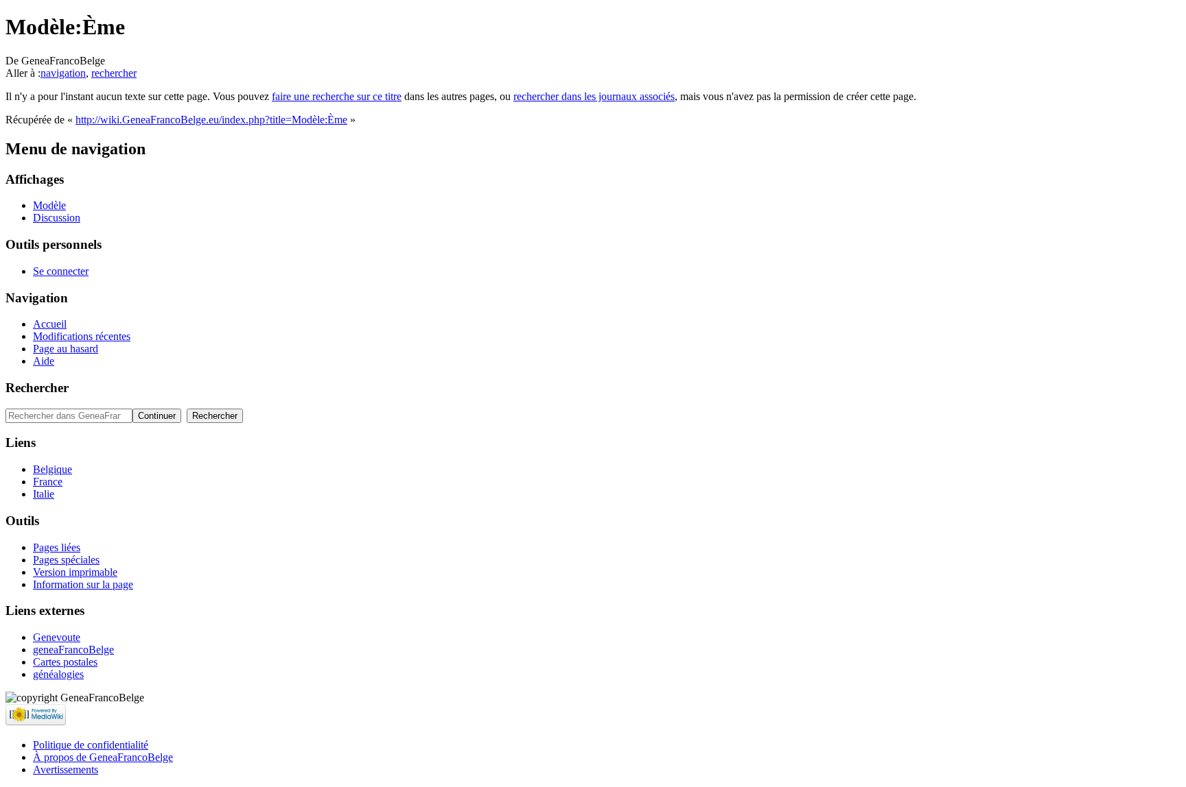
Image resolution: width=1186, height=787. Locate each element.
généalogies (58, 674)
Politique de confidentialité (90, 745)
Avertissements (65, 769)
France (47, 481)
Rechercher (37, 387)
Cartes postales (65, 662)
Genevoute (56, 637)
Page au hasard (65, 348)
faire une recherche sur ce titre (337, 96)
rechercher (114, 73)
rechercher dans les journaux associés (594, 96)
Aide (43, 361)
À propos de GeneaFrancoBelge (103, 757)
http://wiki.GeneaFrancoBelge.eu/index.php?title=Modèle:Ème (211, 119)
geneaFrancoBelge (73, 649)
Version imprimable (75, 572)
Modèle (49, 205)
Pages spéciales (66, 560)
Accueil (50, 324)
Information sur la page (83, 584)
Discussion (56, 217)
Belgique (52, 469)
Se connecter (61, 271)
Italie (43, 494)
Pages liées (56, 547)
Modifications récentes (81, 336)
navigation (63, 73)
